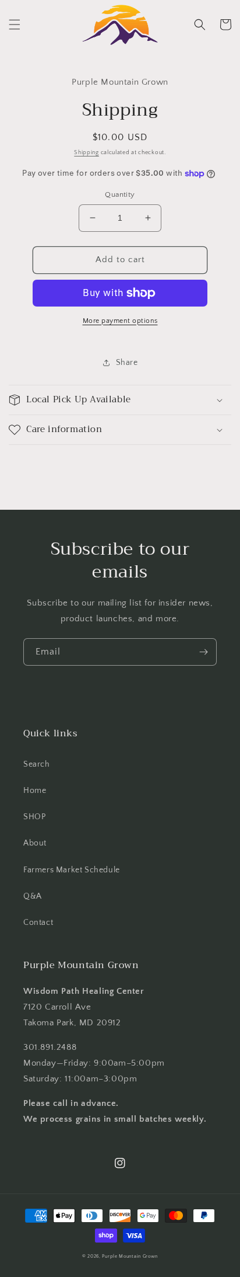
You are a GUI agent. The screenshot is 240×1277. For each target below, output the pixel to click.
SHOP (34, 817)
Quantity (120, 194)
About (35, 843)
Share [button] (127, 362)
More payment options (120, 321)
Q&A (32, 896)
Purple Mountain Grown (130, 1256)
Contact (38, 922)
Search (36, 764)
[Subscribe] (203, 652)
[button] (14, 24)
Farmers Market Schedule (71, 870)
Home (34, 790)
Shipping (86, 152)
